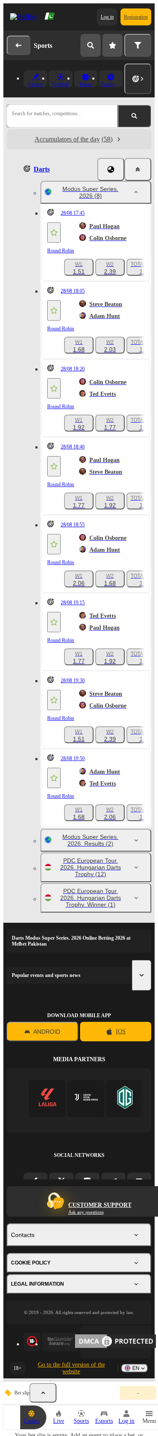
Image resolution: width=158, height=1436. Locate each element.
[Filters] (137, 45)
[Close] (137, 169)
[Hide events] (42, 1393)
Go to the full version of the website (71, 1368)
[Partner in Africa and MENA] (86, 1098)
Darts (42, 169)
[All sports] (137, 79)
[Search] (90, 45)
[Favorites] (112, 45)
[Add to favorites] (54, 232)
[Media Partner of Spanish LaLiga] (47, 1098)
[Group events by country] (110, 169)
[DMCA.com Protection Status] (116, 1342)
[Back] (18, 45)
